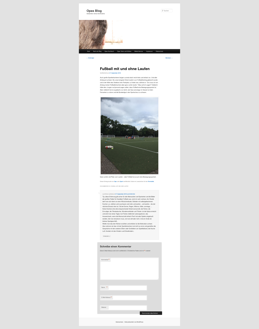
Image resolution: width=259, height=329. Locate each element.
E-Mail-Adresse (106, 297)
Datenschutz (159, 51)
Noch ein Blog (97, 51)
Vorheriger (90, 58)
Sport (121, 181)
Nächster (169, 58)
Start (88, 51)
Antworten (106, 236)
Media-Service (138, 51)
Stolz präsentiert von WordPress (134, 322)
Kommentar (105, 259)
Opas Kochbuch (109, 51)
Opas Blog (94, 10)
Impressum (149, 51)
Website (103, 307)
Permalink (151, 181)
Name (104, 287)
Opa (115, 181)
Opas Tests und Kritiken (124, 51)
